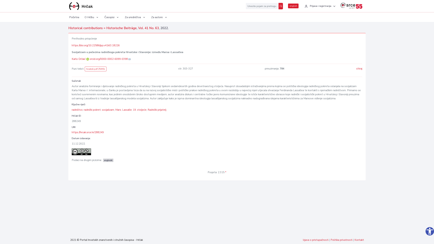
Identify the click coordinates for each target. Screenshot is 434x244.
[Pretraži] (281, 6)
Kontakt (359, 240)
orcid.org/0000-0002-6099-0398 (109, 59)
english (293, 6)
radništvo (77, 109)
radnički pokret (92, 109)
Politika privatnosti (341, 240)
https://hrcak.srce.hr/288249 (88, 132)
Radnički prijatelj (157, 109)
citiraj (359, 68)
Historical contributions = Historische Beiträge (102, 28)
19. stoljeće (139, 109)
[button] (319, 6)
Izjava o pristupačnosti (316, 240)
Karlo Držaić (79, 59)
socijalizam (108, 109)
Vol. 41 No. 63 (148, 28)
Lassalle (127, 109)
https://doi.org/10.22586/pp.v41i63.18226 (96, 45)
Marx (118, 109)
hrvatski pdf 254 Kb (95, 69)
